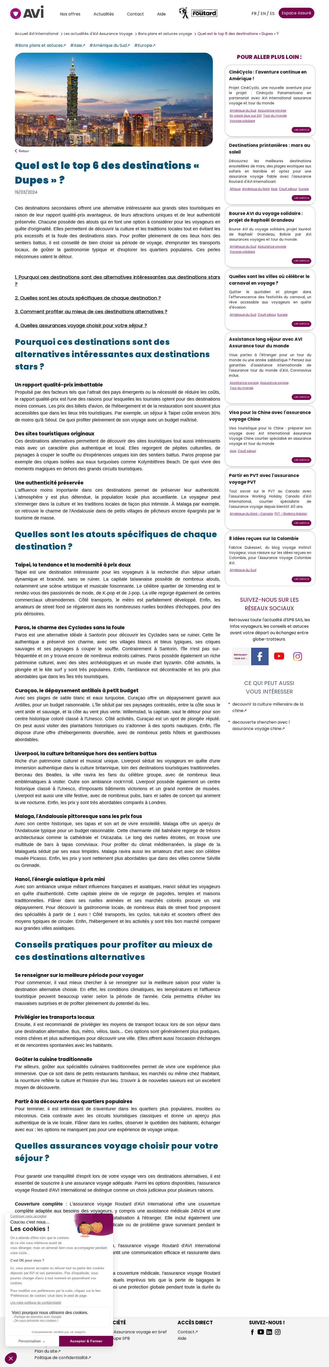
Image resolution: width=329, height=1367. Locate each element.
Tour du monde (275, 116)
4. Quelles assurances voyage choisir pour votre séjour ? (81, 325)
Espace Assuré (296, 13)
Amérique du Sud (243, 111)
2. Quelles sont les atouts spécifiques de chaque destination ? (88, 298)
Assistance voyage (244, 383)
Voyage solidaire (242, 121)
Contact (135, 14)
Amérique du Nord (256, 189)
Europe (304, 189)
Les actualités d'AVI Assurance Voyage (98, 33)
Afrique (235, 189)
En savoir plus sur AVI (246, 116)
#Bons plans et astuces (39, 45)
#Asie (76, 45)
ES (272, 13)
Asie (274, 189)
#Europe (143, 45)
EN (263, 13)
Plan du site (45, 1351)
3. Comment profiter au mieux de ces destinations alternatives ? (91, 311)
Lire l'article (301, 129)
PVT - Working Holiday (291, 514)
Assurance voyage (272, 111)
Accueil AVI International (36, 33)
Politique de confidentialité (61, 1358)
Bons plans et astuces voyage (165, 33)
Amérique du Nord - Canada (251, 514)
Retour (24, 151)
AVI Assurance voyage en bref (136, 1332)
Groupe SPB (118, 1338)
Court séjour (288, 189)
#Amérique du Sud (108, 45)
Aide (161, 14)
